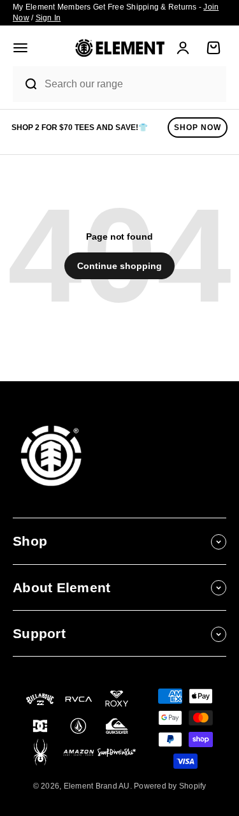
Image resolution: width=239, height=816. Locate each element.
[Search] (25, 84)
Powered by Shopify (170, 786)
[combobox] (132, 84)
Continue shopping (119, 266)
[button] (20, 48)
